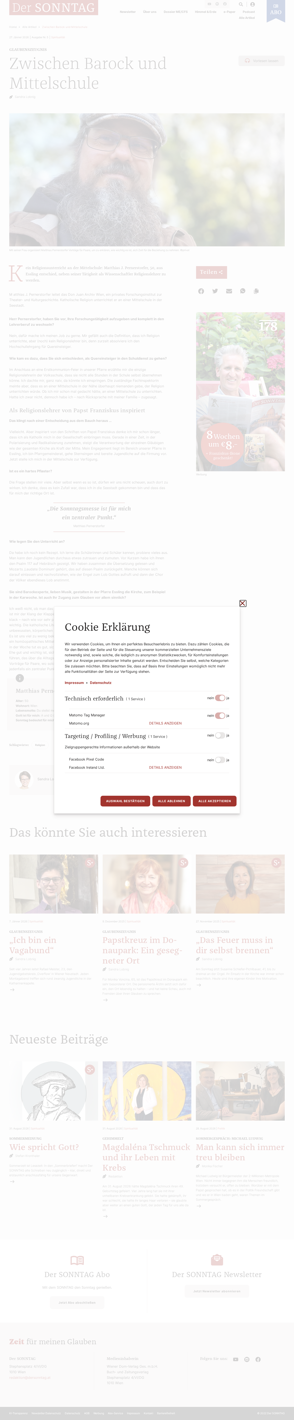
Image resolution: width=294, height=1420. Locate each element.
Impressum (74, 682)
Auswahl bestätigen (125, 801)
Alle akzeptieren (214, 801)
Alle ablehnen (171, 801)
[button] (189, 723)
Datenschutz (100, 682)
